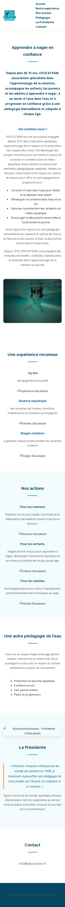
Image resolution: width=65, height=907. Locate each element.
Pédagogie (43, 17)
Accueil (40, 4)
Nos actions (43, 13)
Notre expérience (47, 8)
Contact (41, 27)
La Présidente (45, 22)
